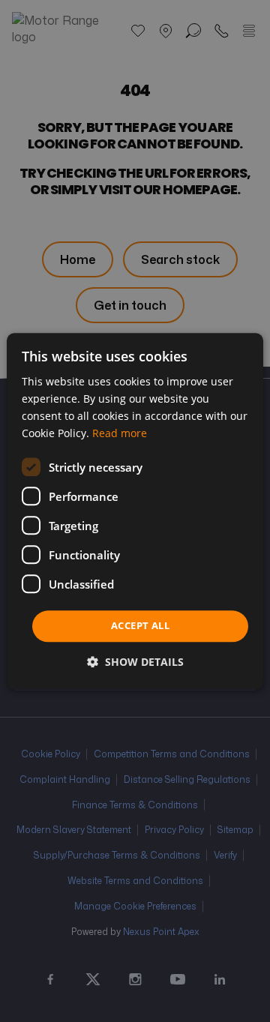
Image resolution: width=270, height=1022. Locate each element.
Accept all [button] (140, 626)
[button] (135, 661)
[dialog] (135, 511)
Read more (119, 433)
